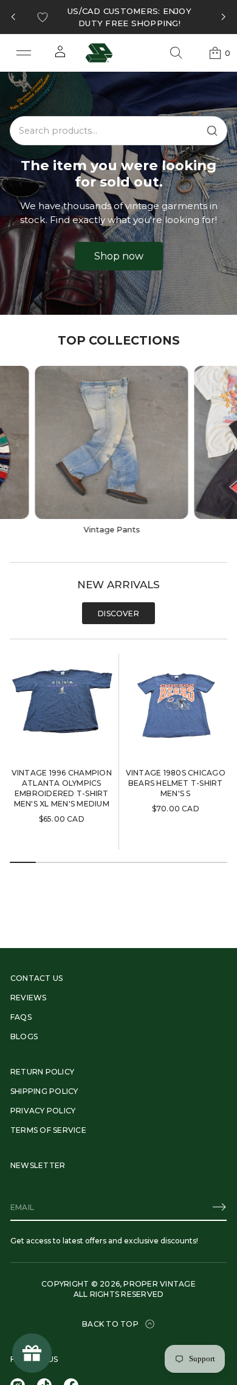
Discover (118, 613)
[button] (176, 53)
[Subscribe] (219, 1207)
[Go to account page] (60, 55)
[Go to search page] (176, 53)
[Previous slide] (13, 17)
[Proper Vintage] (99, 53)
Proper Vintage (159, 1283)
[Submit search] (212, 131)
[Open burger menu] (23, 53)
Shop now (118, 256)
